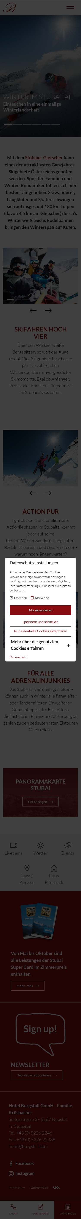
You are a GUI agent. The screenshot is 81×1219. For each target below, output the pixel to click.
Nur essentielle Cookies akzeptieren (40, 631)
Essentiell (20, 597)
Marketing (42, 597)
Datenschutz (18, 657)
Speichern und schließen (40, 622)
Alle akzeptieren (40, 610)
